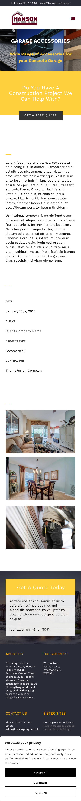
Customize (40, 782)
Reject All (40, 792)
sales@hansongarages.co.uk (55, 3)
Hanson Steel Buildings (57, 729)
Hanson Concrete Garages (58, 725)
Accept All (40, 772)
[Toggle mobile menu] (73, 18)
